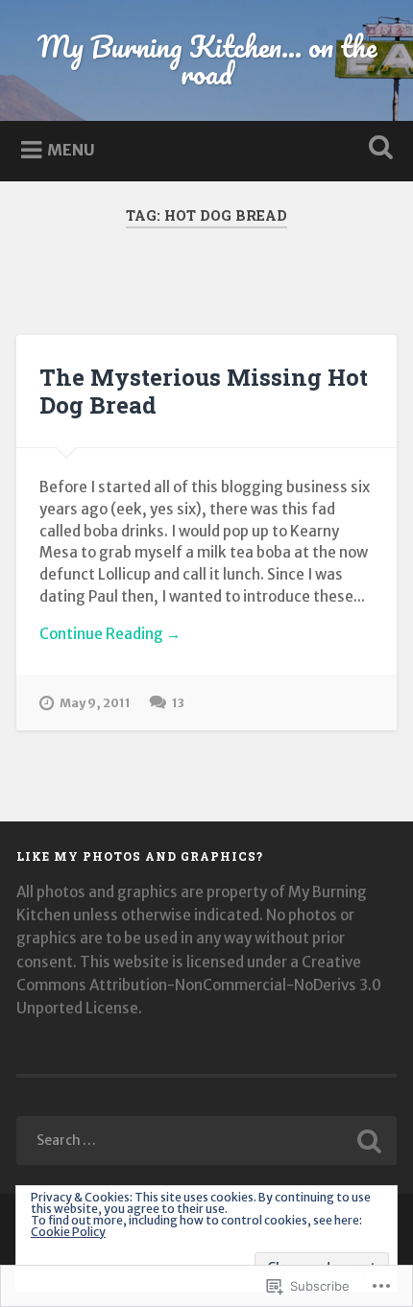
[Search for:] (206, 1140)
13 (178, 702)
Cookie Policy (68, 1231)
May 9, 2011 (95, 702)
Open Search (377, 149)
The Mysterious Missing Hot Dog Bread (203, 391)
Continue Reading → (110, 634)
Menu (71, 149)
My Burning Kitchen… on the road (207, 60)
